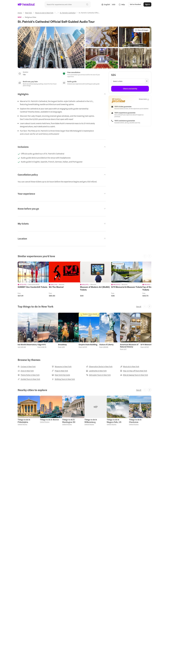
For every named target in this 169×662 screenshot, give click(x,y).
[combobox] (67, 4)
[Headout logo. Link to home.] (26, 4)
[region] (35, 272)
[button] (51, 47)
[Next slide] (149, 306)
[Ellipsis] (56, 13)
